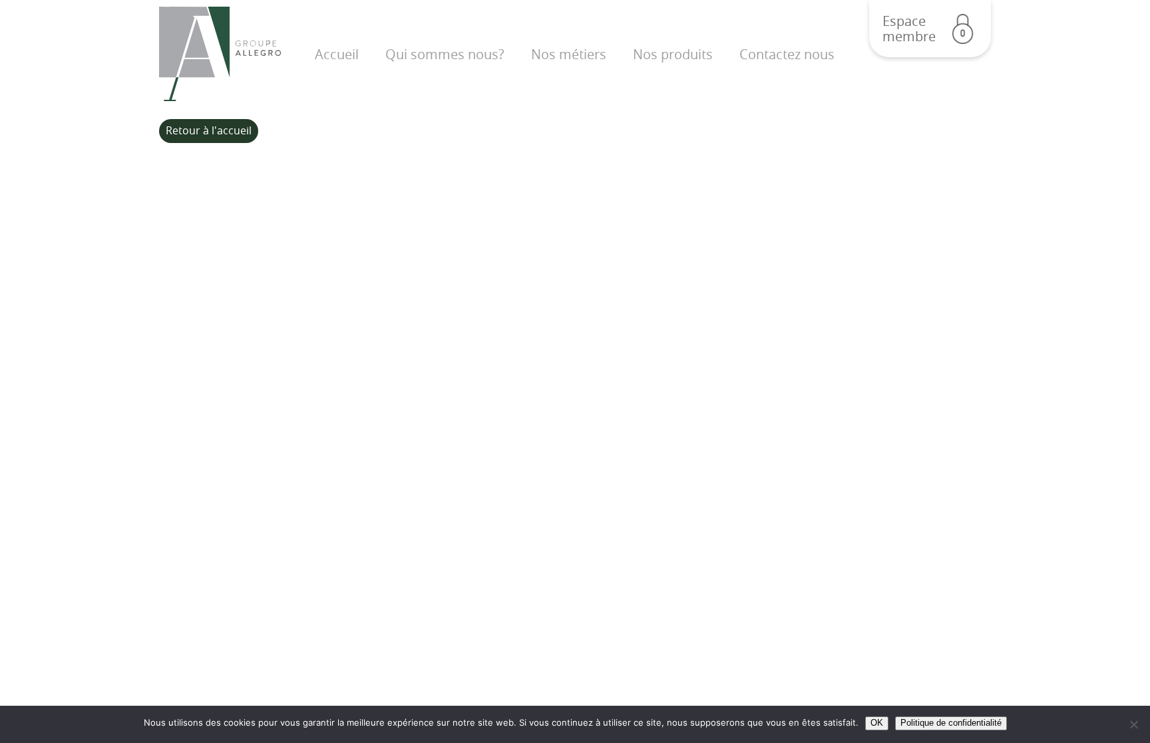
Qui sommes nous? (444, 54)
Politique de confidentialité (951, 723)
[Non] (1133, 724)
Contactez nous (787, 54)
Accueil (337, 54)
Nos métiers (568, 54)
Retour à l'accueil (209, 130)
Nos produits (673, 54)
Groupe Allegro (220, 54)
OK (876, 723)
